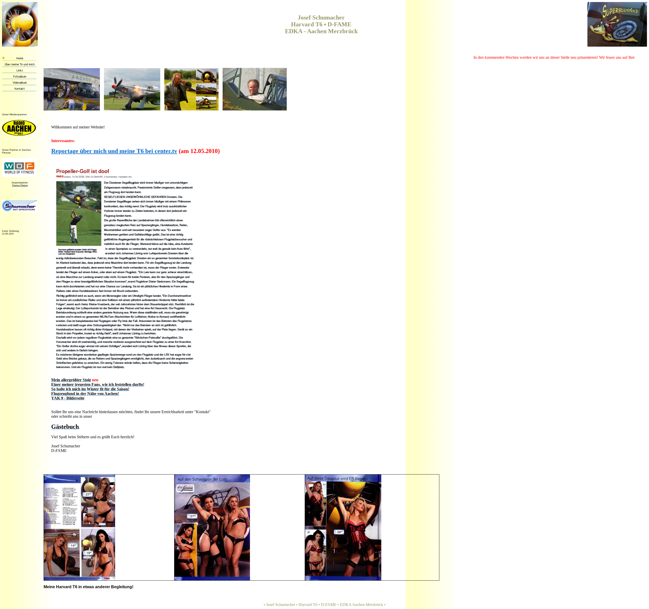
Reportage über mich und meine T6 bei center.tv (114, 151)
